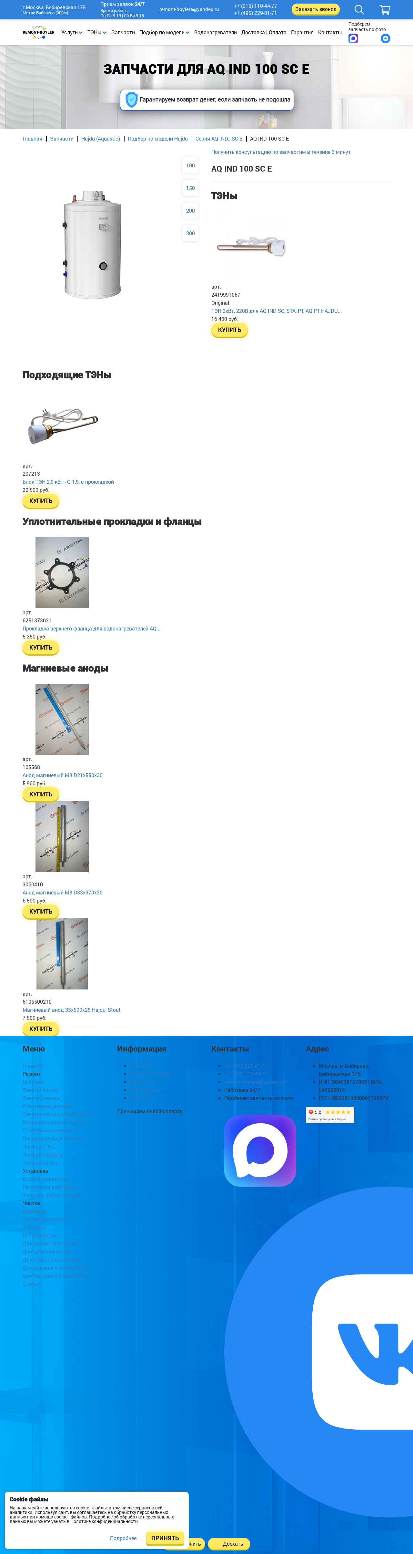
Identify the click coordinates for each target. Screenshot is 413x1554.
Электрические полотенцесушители (47, 1101)
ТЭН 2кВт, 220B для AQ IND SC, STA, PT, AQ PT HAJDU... (276, 310)
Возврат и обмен (150, 1073)
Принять (165, 1538)
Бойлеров (34, 1211)
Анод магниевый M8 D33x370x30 (63, 892)
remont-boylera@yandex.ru (189, 9)
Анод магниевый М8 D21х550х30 (63, 775)
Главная (32, 138)
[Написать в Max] (353, 38)
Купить (229, 329)
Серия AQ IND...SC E (219, 138)
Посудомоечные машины (54, 1138)
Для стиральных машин (52, 1259)
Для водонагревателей (50, 1243)
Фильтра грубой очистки (52, 1194)
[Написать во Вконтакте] (385, 38)
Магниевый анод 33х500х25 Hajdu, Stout (72, 1009)
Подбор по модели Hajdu (158, 138)
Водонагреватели (215, 32)
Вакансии (141, 1081)
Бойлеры (33, 1081)
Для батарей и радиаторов (55, 1275)
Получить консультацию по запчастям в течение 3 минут (281, 151)
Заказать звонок (315, 8)
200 (190, 210)
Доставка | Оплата (264, 32)
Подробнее (123, 1538)
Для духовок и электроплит (56, 1267)
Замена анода (40, 1162)
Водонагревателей (45, 1178)
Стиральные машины (49, 1130)
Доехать (233, 1543)
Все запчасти (39, 1235)
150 (190, 188)
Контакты (330, 32)
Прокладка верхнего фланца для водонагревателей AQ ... (92, 628)
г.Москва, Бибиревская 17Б (54, 7)
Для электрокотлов (46, 1251)
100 (190, 165)
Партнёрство (146, 1089)
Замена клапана (43, 1154)
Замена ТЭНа (39, 1146)
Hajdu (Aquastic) (100, 138)
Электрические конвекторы (56, 1114)
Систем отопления (45, 1219)
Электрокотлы (40, 1089)
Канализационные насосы (55, 1122)
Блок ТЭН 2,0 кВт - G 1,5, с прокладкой (68, 481)
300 (190, 233)
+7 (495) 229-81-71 (255, 13)
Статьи (31, 1283)
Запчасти (123, 32)
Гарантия (302, 32)
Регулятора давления (49, 1186)
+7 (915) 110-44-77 (255, 6)
